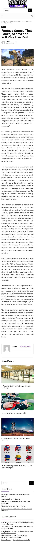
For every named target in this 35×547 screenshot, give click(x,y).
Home (3, 21)
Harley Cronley (6, 540)
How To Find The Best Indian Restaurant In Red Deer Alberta (14, 536)
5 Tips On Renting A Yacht (21, 540)
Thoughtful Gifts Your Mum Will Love (13, 506)
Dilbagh (3, 535)
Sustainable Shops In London (10, 499)
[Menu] (2, 16)
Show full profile (25, 346)
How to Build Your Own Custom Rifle (13, 413)
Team (8, 41)
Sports (7, 21)
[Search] (32, 16)
